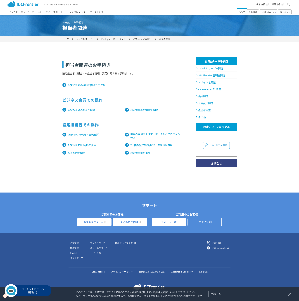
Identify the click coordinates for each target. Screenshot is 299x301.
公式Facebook (218, 248)
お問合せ (216, 163)
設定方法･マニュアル (216, 127)
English (73, 253)
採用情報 (74, 248)
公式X (214, 243)
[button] (205, 296)
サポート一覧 (168, 222)
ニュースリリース (99, 248)
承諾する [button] (216, 293)
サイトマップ (76, 258)
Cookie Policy (168, 292)
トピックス (95, 253)
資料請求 (252, 12)
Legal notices (98, 271)
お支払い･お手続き (216, 61)
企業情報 (74, 243)
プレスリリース (97, 243)
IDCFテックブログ (124, 243)
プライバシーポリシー (122, 271)
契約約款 (203, 271)
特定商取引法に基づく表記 (152, 271)
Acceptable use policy (182, 271)
